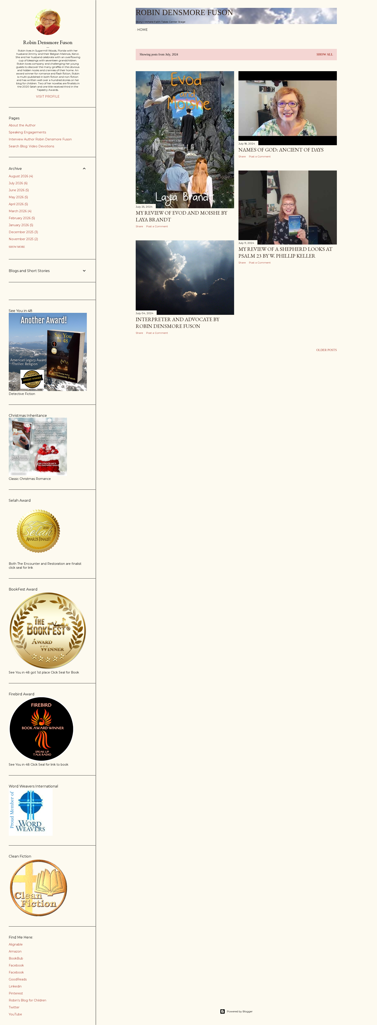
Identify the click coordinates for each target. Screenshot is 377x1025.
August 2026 (20, 176)
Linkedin (15, 986)
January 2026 (20, 225)
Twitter (14, 1007)
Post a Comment (157, 226)
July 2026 (18, 183)
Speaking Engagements (27, 132)
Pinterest (16, 993)
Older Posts (326, 350)
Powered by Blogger (240, 1011)
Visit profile (48, 96)
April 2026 (18, 204)
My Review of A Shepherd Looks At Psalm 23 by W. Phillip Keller (285, 252)
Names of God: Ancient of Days (281, 149)
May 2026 (18, 197)
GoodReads (18, 979)
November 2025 (23, 239)
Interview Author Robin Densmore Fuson (40, 139)
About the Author (22, 125)
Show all (325, 54)
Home (142, 30)
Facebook (16, 965)
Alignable (16, 944)
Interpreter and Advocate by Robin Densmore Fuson (177, 322)
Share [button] (139, 226)
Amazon (15, 951)
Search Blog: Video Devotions (31, 146)
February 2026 (21, 218)
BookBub (16, 958)
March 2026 (20, 211)
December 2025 (23, 232)
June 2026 (18, 190)
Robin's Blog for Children (27, 1000)
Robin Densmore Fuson (184, 12)
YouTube (15, 1014)
